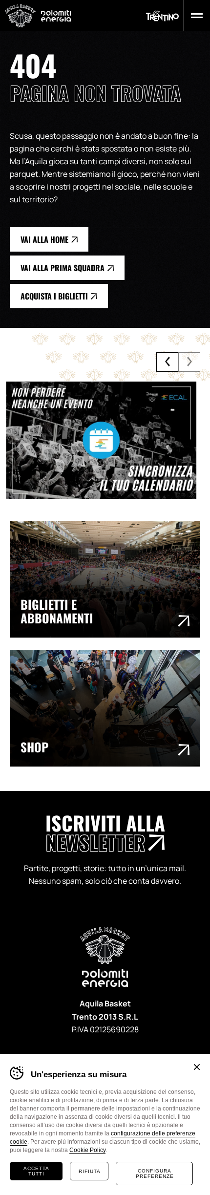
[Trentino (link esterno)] (162, 16)
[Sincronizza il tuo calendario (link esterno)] (105, 440)
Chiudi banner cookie (197, 1067)
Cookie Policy (87, 1150)
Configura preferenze (155, 1173)
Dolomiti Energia (56, 15)
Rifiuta (90, 1171)
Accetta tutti (36, 1171)
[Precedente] (167, 362)
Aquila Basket (20, 15)
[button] (194, 15)
